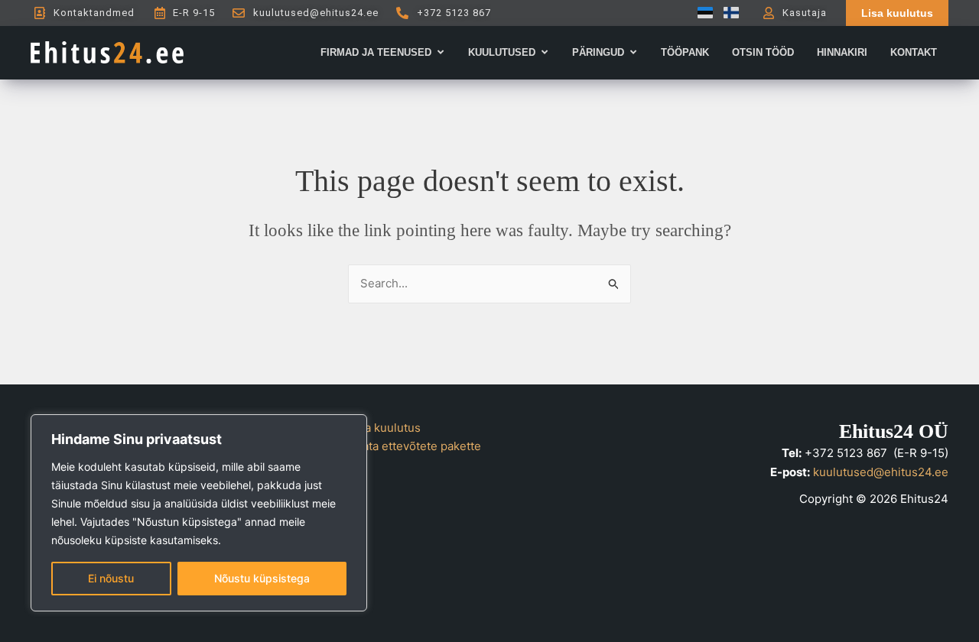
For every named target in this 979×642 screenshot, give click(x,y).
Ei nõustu (111, 578)
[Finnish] (727, 12)
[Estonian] (701, 12)
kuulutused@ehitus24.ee (880, 472)
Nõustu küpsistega (262, 578)
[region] (199, 512)
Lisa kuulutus (385, 427)
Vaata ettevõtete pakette (415, 446)
